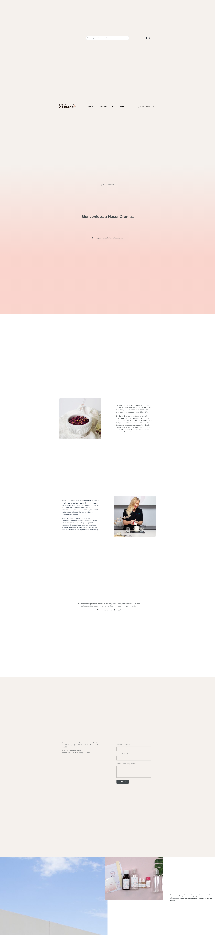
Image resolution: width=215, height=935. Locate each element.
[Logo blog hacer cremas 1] (67, 104)
